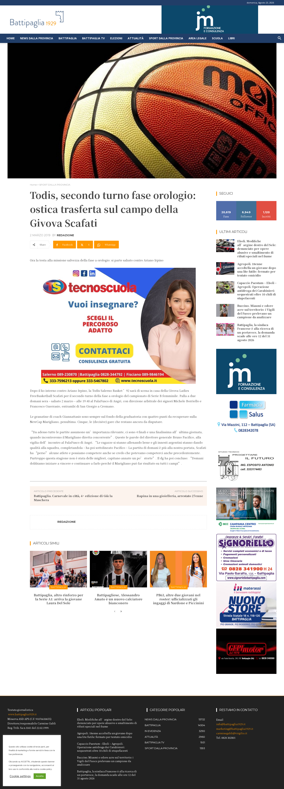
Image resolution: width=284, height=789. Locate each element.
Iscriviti (266, 202)
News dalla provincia (36, 38)
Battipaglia (68, 38)
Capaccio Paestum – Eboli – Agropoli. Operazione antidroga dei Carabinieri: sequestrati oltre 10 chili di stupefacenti (256, 290)
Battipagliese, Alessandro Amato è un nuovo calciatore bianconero (118, 599)
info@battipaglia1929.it (230, 724)
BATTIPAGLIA (58, 587)
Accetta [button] (39, 776)
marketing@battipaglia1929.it (234, 729)
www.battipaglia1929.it (22, 714)
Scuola (217, 38)
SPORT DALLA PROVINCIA (54, 184)
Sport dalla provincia (166, 38)
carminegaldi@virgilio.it (231, 733)
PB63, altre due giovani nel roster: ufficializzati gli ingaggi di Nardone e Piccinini (178, 599)
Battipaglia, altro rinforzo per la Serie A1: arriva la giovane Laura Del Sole (58, 599)
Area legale (198, 38)
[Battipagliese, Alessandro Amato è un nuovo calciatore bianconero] (118, 569)
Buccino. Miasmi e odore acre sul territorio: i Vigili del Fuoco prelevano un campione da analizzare (256, 311)
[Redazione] (44, 522)
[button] (279, 38)
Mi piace (226, 202)
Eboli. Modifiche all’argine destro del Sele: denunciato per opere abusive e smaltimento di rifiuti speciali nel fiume (256, 248)
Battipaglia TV (93, 38)
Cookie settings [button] (20, 776)
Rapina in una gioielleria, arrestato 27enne (170, 496)
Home (11, 38)
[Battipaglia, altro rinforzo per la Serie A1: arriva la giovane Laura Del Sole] (58, 569)
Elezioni (116, 38)
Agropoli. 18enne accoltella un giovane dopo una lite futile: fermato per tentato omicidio (256, 269)
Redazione (65, 235)
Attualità (136, 38)
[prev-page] (114, 611)
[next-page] (120, 611)
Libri (231, 38)
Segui (246, 202)
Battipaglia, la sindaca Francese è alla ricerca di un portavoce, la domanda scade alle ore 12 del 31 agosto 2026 (256, 332)
